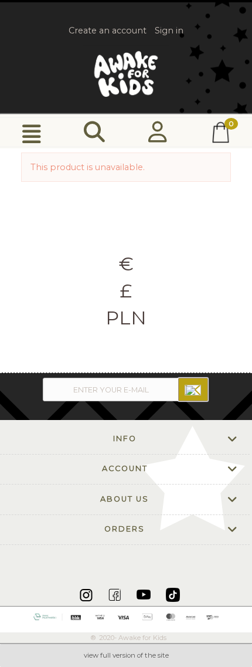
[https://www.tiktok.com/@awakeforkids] (173, 594)
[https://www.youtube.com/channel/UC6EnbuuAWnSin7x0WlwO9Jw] (144, 594)
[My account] (157, 132)
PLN (126, 318)
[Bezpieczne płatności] (126, 616)
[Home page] (126, 74)
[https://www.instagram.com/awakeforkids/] (87, 594)
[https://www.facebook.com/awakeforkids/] (116, 594)
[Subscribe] (193, 389)
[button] (31, 133)
